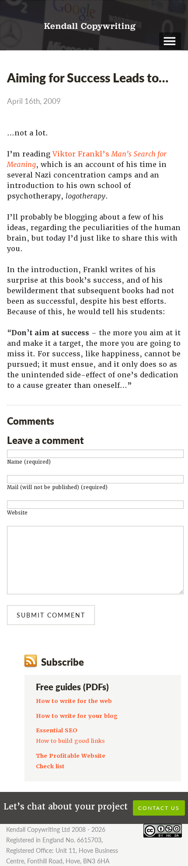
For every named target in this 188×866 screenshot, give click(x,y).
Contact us (159, 808)
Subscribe (62, 662)
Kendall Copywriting (90, 26)
